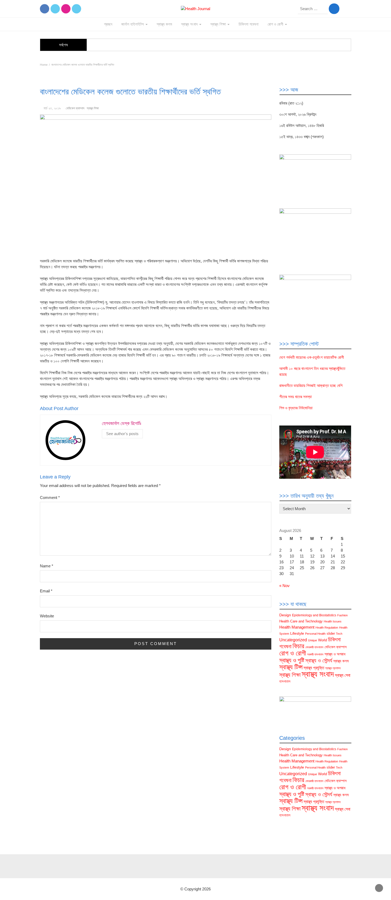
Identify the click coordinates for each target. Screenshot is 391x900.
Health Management (296, 627)
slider (331, 633)
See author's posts (122, 433)
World (322, 640)
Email (46, 591)
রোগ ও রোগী (276, 24)
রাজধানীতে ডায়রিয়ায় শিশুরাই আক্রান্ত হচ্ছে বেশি (311, 385)
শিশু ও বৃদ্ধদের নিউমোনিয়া (296, 408)
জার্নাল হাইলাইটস (133, 24)
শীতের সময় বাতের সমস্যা (295, 396)
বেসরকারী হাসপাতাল (314, 647)
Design (285, 615)
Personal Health (315, 633)
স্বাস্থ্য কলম (164, 24)
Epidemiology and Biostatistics (314, 615)
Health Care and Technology (301, 621)
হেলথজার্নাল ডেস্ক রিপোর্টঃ (121, 423)
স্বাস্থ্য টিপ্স (290, 667)
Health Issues (333, 621)
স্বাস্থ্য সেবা (342, 675)
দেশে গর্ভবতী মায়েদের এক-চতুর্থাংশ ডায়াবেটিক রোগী (311, 357)
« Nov (284, 585)
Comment (50, 497)
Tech (339, 633)
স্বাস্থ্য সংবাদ (190, 24)
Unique (312, 640)
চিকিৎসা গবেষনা (249, 24)
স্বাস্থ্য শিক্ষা (218, 24)
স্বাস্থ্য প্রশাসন (332, 668)
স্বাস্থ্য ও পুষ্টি (291, 660)
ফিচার (298, 646)
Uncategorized (293, 639)
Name (46, 566)
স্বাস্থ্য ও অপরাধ (335, 654)
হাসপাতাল (284, 681)
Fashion (342, 615)
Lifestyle (297, 633)
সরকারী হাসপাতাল (315, 654)
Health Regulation (326, 627)
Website (47, 616)
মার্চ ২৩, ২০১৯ (52, 108)
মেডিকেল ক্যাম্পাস (75, 108)
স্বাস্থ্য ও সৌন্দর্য (318, 660)
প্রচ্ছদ (108, 24)
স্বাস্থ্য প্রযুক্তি (313, 667)
